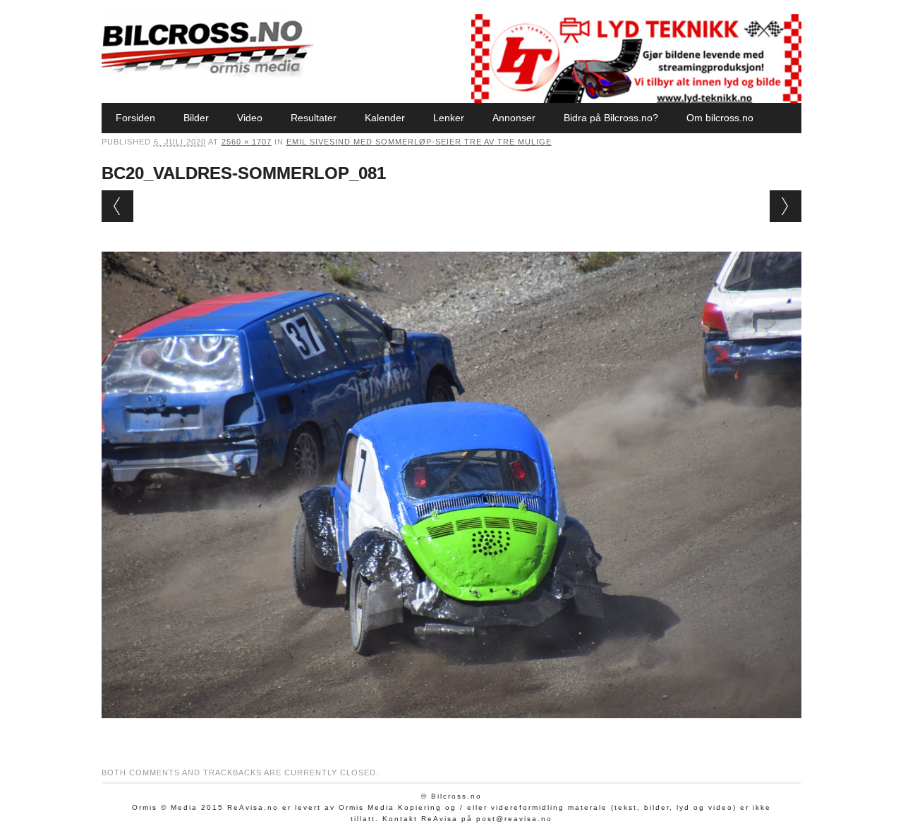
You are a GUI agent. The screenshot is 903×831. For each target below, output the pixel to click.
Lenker (448, 117)
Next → (785, 206)
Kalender (385, 117)
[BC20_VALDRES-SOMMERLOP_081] (452, 731)
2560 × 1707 (247, 141)
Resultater (314, 117)
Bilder (196, 117)
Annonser (513, 117)
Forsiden (135, 117)
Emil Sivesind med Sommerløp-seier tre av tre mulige (419, 141)
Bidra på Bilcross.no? (611, 117)
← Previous (117, 206)
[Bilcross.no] (207, 74)
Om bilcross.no (719, 117)
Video (249, 117)
